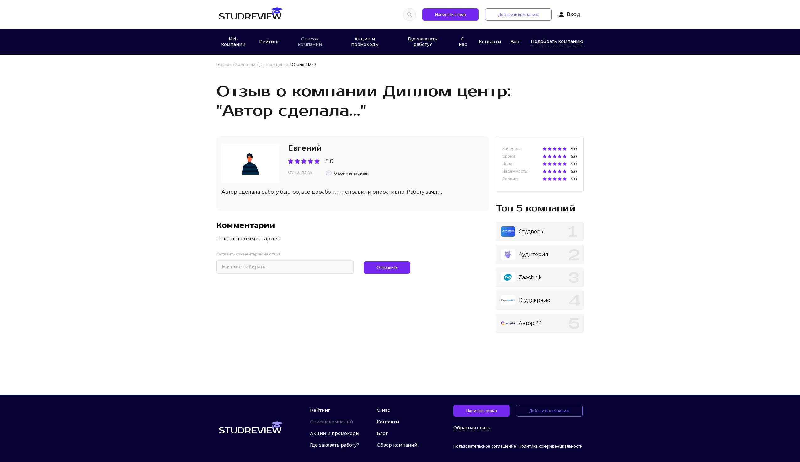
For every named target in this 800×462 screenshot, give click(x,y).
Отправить (386, 267)
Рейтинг (269, 42)
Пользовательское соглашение (484, 446)
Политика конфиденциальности (551, 446)
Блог (515, 42)
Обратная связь (471, 428)
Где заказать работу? (422, 41)
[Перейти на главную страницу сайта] (250, 14)
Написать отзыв (450, 14)
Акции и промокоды (365, 41)
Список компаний (310, 41)
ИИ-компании (233, 41)
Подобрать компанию (557, 41)
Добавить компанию (518, 14)
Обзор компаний (397, 445)
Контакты (490, 42)
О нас (463, 41)
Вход (573, 14)
